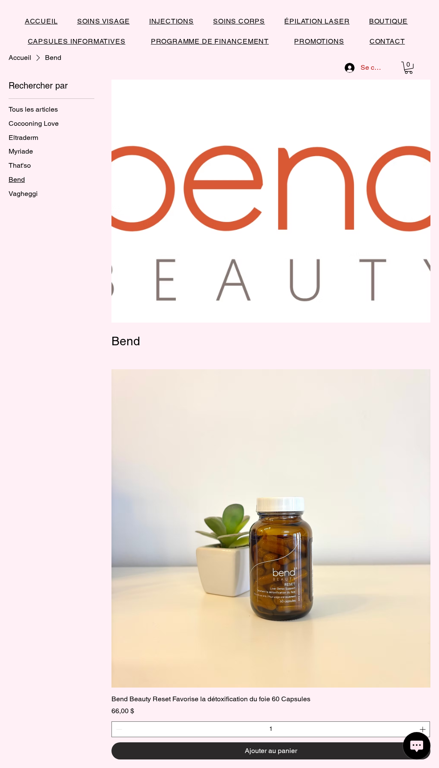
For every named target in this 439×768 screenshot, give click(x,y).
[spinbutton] (270, 729)
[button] (408, 68)
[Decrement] (118, 729)
